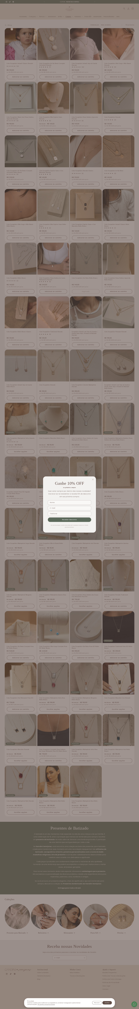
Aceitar (107, 1003)
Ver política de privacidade (46, 1004)
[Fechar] (93, 479)
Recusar (97, 1003)
